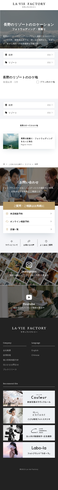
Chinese (35, 355)
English (35, 350)
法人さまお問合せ (11, 364)
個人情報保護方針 (11, 360)
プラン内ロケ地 (47, 82)
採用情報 (7, 355)
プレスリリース (10, 369)
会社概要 (7, 350)
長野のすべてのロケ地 (29, 125)
